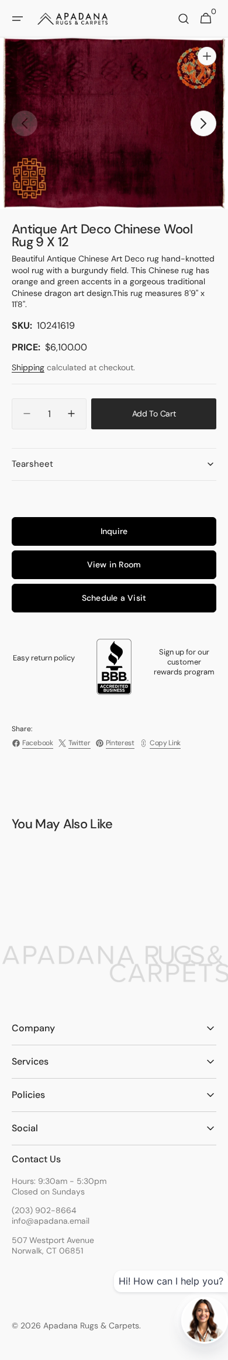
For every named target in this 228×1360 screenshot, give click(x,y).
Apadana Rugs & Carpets (91, 1325)
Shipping (28, 367)
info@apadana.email (50, 1221)
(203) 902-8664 (44, 1210)
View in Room (114, 564)
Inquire (114, 531)
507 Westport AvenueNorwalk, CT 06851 (53, 1245)
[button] (17, 19)
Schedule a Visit (114, 598)
